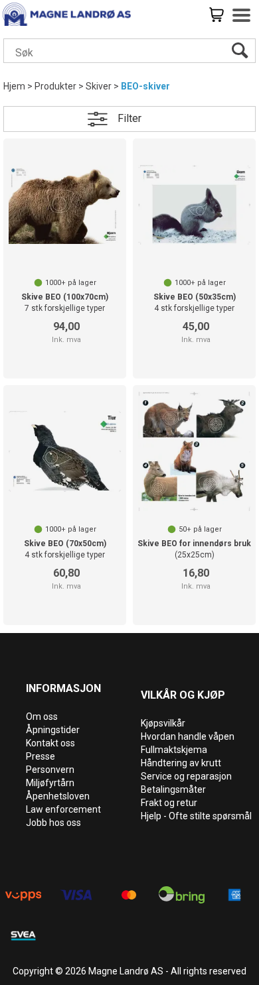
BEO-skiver (145, 86)
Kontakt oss (50, 743)
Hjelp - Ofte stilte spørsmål (196, 816)
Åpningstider (53, 729)
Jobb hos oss (53, 822)
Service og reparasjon (186, 776)
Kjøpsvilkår (163, 723)
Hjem (14, 86)
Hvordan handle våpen (187, 736)
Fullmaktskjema (174, 749)
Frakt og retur (169, 802)
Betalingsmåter (173, 789)
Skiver (99, 86)
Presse (40, 756)
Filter (129, 118)
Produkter (55, 86)
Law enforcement (63, 809)
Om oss (42, 716)
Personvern (50, 769)
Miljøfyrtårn (50, 783)
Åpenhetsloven (58, 796)
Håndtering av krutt (181, 763)
